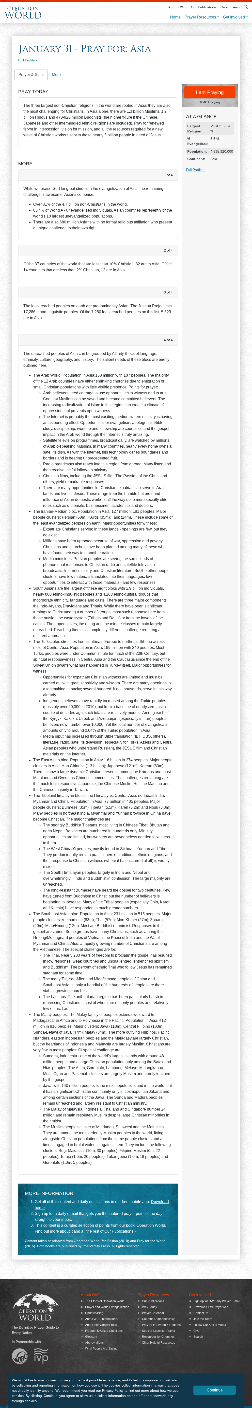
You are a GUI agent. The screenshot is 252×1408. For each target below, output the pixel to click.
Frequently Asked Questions (104, 1331)
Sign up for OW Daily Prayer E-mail (216, 1301)
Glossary (91, 1336)
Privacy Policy (113, 1390)
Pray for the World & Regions (161, 1325)
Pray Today (149, 1307)
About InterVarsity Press (101, 1325)
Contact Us (200, 1313)
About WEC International (101, 1319)
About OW (176, 7)
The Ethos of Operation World (105, 1301)
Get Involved (234, 17)
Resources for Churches (158, 1336)
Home (175, 17)
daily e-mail (68, 1213)
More (56, 75)
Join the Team (202, 1319)
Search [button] (237, 7)
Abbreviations (94, 1342)
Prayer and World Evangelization (107, 1307)
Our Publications (204, 7)
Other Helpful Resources (158, 1342)
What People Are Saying (101, 1348)
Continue (215, 1390)
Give (224, 7)
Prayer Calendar (153, 1313)
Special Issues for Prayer (158, 1331)
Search (198, 1336)
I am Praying (210, 92)
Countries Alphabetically (158, 1319)
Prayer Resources (200, 17)
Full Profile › (27, 60)
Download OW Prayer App (210, 1307)
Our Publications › (120, 1231)
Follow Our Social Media (209, 1325)
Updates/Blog (94, 1313)
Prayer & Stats (31, 75)
